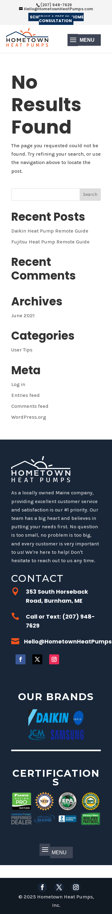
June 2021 (23, 315)
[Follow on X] (37, 659)
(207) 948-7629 (56, 4)
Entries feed (25, 395)
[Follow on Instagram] (54, 659)
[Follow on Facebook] (21, 659)
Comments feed (30, 406)
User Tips (21, 350)
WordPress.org (28, 417)
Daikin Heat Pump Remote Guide (49, 231)
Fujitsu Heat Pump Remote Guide (50, 242)
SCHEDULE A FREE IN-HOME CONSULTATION (57, 18)
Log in (18, 384)
